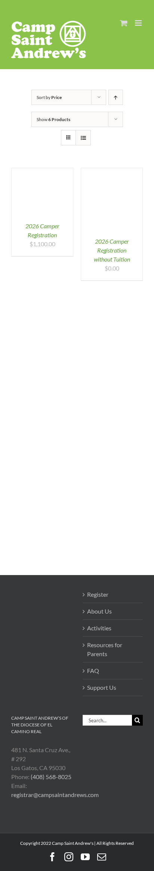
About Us (99, 611)
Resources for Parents (104, 649)
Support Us (101, 687)
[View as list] (83, 137)
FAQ (93, 670)
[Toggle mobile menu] (139, 23)
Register (97, 594)
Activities (99, 627)
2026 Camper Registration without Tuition (112, 250)
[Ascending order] (115, 97)
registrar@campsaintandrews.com (55, 794)
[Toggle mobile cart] (123, 23)
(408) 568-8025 (51, 776)
